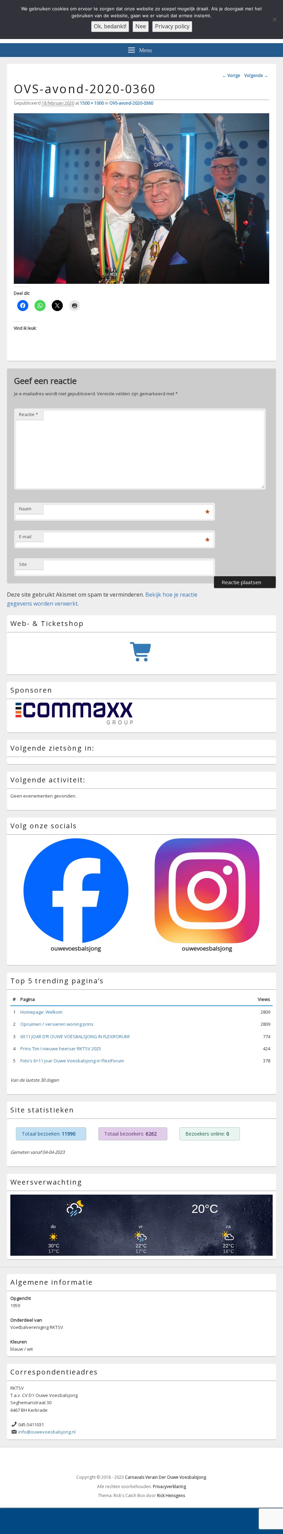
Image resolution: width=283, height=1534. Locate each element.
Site (23, 564)
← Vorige (231, 75)
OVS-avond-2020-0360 (131, 103)
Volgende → (256, 75)
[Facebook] (255, 1460)
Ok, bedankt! (110, 26)
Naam (25, 508)
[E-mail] (270, 1460)
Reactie (28, 414)
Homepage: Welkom (41, 1012)
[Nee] (274, 19)
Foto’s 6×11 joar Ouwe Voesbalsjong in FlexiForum (72, 1061)
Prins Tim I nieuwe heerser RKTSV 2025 (60, 1048)
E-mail (25, 536)
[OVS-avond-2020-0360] (141, 282)
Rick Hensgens (171, 1495)
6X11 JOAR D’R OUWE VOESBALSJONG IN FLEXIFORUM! (75, 1036)
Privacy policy (172, 26)
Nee (140, 26)
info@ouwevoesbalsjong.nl (47, 1432)
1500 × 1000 (92, 103)
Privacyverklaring (169, 1486)
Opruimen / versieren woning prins (57, 1024)
